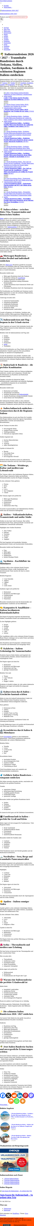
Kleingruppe (7, 33)
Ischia (5, 44)
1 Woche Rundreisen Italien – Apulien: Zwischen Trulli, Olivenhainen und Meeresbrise (21, 1137)
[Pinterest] (25, 1095)
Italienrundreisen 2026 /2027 (8, 13)
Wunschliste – (8, 7)
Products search (5, 17)
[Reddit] (14, 1095)
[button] (6, 101)
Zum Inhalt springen (6, 1)
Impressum (7, 1210)
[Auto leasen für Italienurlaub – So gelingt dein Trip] (16, 1191)
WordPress (16, 1213)
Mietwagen (7, 31)
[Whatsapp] (16, 1101)
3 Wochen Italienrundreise (11, 1182)
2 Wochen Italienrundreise (11, 1180)
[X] (8, 1095)
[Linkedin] (20, 1095)
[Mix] (11, 1101)
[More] (22, 1101)
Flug (21, 84)
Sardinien (6, 46)
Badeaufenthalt (23, 394)
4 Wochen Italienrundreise (11, 1183)
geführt (6, 36)
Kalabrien (7, 41)
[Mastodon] (31, 1095)
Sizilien (6, 38)
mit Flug (6, 27)
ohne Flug (7, 29)
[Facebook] (3, 1095)
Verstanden (7, 1225)
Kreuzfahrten (8, 736)
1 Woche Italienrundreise (11, 1178)
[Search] (1, 19)
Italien (2, 218)
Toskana (6, 48)
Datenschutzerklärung (20, 1225)
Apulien (6, 39)
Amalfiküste (21, 278)
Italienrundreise (12, 227)
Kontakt (6, 5)
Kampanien (7, 43)
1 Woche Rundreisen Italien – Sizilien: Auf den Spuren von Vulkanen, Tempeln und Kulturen (22, 1126)
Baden (6, 34)
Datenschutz (7, 1208)
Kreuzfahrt (7, 49)
